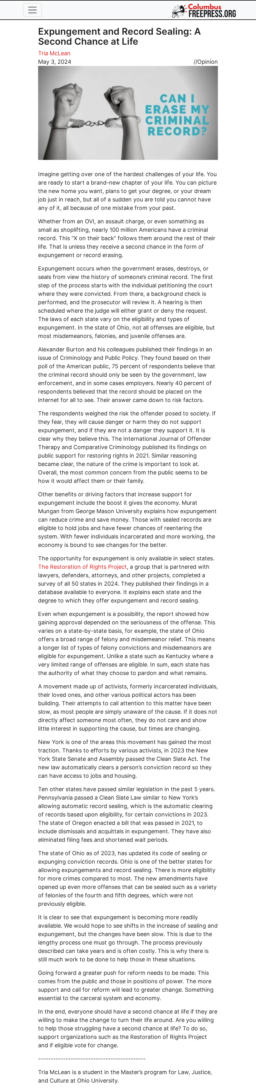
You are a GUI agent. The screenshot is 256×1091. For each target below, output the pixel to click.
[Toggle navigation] (32, 10)
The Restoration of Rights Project (82, 566)
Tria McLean (54, 53)
